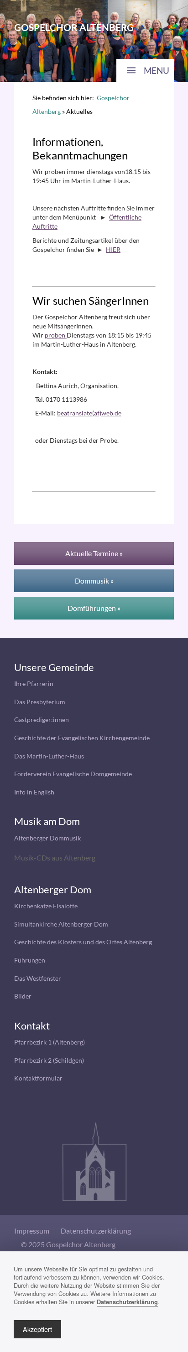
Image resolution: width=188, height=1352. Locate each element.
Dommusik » (94, 580)
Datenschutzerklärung (96, 1230)
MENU (156, 70)
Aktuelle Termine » (94, 553)
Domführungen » (94, 608)
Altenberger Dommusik (47, 838)
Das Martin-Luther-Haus (49, 756)
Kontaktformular (38, 1078)
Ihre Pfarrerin (33, 683)
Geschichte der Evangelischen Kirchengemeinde (82, 738)
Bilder (22, 996)
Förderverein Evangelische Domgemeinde (73, 774)
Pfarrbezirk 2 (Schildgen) (49, 1060)
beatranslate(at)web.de (89, 413)
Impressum (31, 1230)
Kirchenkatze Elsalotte (46, 906)
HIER (113, 249)
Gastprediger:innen (41, 719)
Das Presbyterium (39, 702)
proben (56, 335)
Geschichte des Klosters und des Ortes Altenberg (83, 942)
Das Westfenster (37, 978)
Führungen (29, 960)
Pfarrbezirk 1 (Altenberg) (49, 1042)
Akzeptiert (37, 1329)
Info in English (34, 792)
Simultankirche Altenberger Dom (61, 924)
